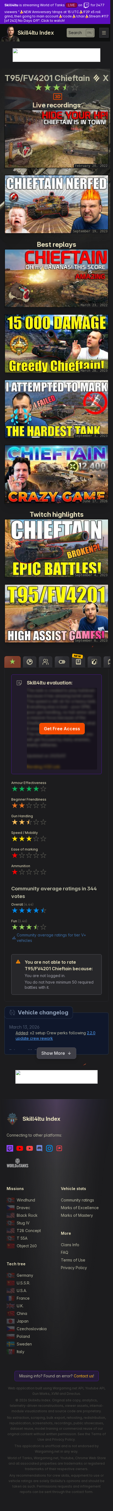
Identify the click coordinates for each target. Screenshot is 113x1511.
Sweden (24, 1344)
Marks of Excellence (80, 1207)
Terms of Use (73, 1260)
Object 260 (27, 1245)
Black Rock (27, 1215)
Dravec (23, 1207)
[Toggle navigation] (104, 33)
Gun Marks (41, 1394)
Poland (23, 1336)
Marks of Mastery (77, 1215)
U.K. (20, 1305)
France (23, 1298)
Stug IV (23, 1223)
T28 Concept (29, 1230)
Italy (20, 1351)
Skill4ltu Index (36, 32)
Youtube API (94, 1388)
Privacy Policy (74, 1267)
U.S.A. (22, 1290)
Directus (73, 1394)
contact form (82, 1492)
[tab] (12, 662)
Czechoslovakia (32, 1328)
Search (75, 32)
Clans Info (70, 1244)
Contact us (83, 1376)
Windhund (26, 1200)
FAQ (64, 1252)
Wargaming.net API (68, 1388)
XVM (55, 1394)
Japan (23, 1321)
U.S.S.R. (23, 1283)
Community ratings (77, 1200)
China (22, 1313)
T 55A (22, 1238)
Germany (25, 1275)
